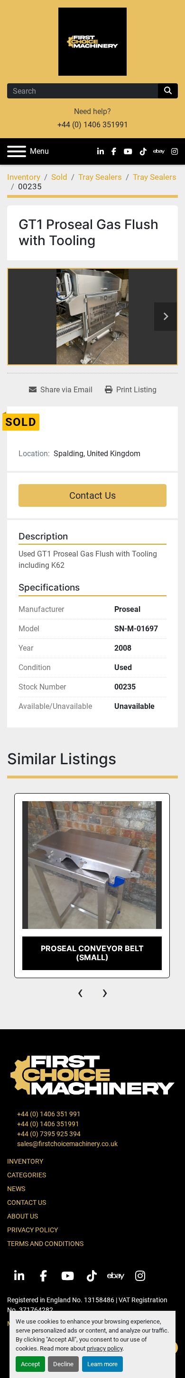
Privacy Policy (32, 1230)
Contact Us (92, 495)
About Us (22, 1216)
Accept (30, 1364)
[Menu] (16, 151)
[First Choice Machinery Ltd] (92, 1074)
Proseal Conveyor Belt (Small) (92, 953)
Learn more (102, 1364)
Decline (63, 1364)
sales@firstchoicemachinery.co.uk (67, 1144)
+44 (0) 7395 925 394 (48, 1134)
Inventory (25, 1161)
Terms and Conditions (45, 1243)
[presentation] (80, 992)
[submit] (168, 90)
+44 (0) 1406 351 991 (48, 1114)
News (16, 1188)
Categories (26, 1175)
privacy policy (104, 1348)
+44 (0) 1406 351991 (92, 124)
